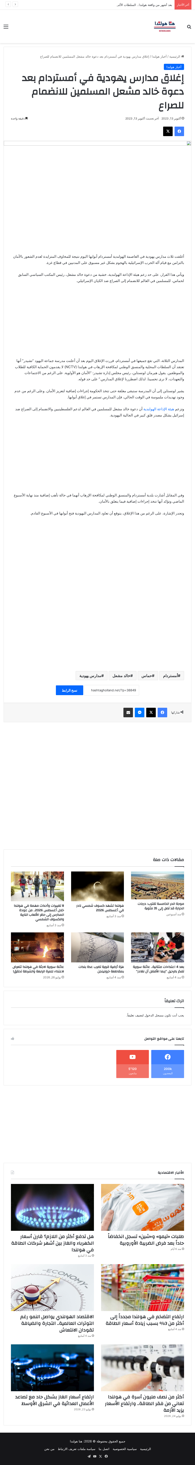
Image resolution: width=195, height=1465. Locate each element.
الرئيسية (175, 56)
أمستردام (170, 675)
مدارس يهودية (90, 675)
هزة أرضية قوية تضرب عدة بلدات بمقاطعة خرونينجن (101, 969)
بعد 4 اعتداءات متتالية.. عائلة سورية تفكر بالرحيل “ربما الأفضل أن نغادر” (158, 969)
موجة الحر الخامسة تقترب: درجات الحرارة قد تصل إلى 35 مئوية (161, 906)
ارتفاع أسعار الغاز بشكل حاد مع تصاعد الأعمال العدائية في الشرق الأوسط (54, 1400)
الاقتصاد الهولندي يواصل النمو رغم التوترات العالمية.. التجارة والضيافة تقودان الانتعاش (57, 1323)
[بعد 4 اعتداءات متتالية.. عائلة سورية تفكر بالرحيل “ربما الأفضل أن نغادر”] (157, 947)
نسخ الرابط (69, 690)
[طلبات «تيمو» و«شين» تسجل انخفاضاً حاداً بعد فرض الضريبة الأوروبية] (142, 1207)
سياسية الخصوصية (125, 1449)
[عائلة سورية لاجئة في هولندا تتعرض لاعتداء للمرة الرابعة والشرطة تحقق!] (37, 947)
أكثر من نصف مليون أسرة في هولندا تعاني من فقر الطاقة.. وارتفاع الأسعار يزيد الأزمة (144, 1403)
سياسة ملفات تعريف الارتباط (76, 1449)
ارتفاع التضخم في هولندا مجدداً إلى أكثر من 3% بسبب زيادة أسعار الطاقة (145, 1320)
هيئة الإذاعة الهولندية (158, 409)
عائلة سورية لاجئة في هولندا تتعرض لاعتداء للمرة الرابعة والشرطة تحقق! (38, 969)
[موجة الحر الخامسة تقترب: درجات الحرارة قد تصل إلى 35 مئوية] (157, 885)
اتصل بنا (104, 1449)
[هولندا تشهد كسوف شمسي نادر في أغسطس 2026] (97, 886)
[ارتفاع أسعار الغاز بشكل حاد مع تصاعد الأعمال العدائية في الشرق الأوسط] (52, 1367)
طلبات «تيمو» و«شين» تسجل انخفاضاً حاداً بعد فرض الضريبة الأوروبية (146, 1239)
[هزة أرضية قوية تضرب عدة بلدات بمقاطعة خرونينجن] (97, 947)
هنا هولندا (76, 1441)
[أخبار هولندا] (164, 26)
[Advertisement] (97, 323)
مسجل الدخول (154, 1015)
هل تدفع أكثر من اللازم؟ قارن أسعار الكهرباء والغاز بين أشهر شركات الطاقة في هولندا (52, 1243)
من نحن (49, 1449)
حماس (146, 675)
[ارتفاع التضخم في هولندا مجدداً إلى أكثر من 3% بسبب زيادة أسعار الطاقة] (142, 1287)
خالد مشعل (121, 675)
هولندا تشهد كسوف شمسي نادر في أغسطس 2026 (100, 908)
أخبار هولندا (159, 56)
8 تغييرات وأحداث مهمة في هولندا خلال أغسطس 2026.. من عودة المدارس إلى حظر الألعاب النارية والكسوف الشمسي (39, 912)
